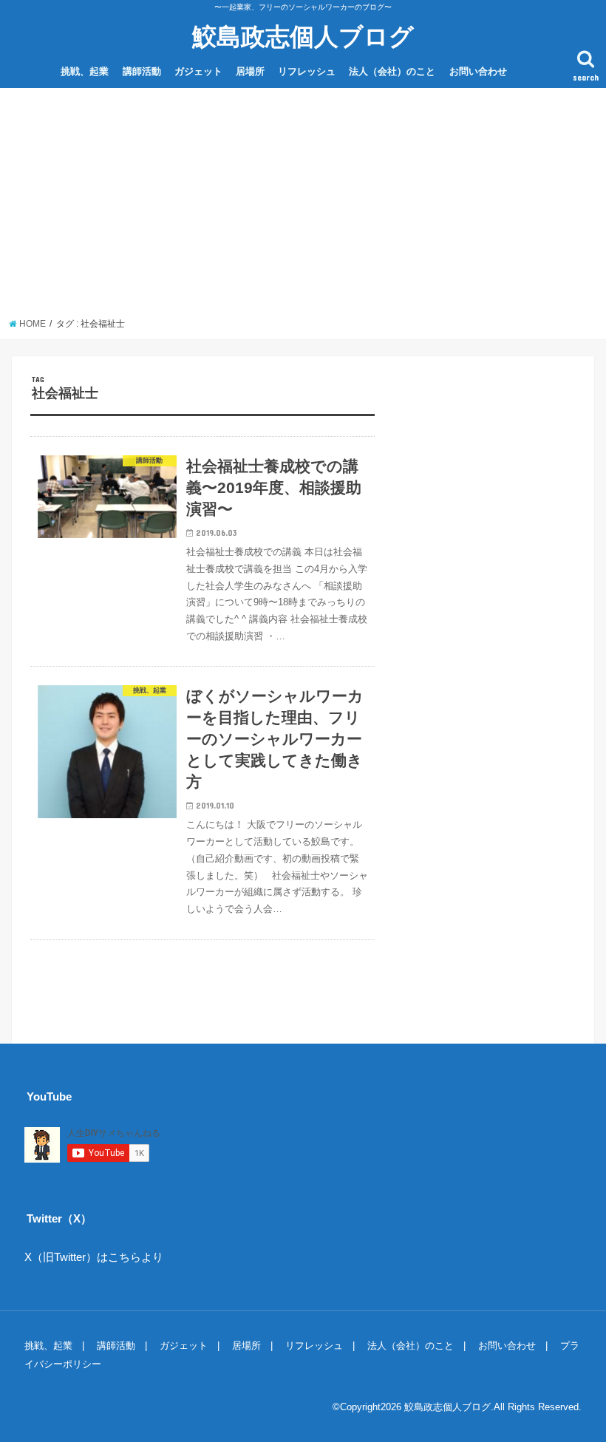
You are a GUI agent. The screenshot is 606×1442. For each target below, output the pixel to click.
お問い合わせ (478, 71)
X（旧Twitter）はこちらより (93, 1257)
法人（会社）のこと (392, 71)
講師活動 (142, 71)
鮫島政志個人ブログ (303, 35)
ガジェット (198, 71)
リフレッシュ (307, 71)
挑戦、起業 (85, 71)
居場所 (250, 71)
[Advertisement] (303, 206)
